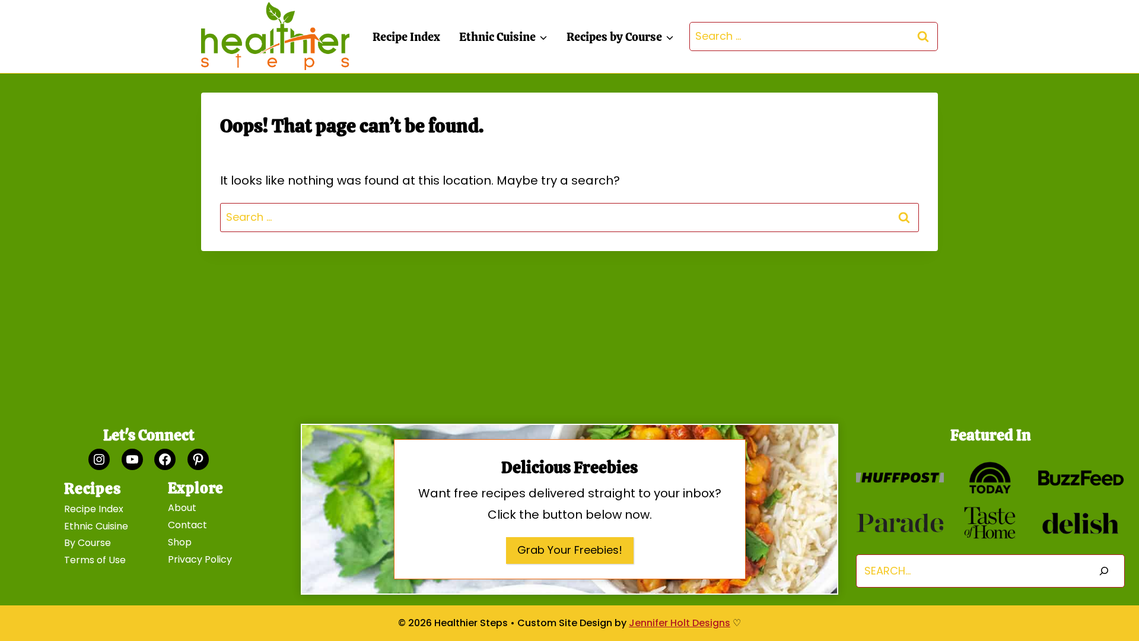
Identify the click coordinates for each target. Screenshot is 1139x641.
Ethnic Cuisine (96, 526)
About (182, 508)
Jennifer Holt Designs (679, 623)
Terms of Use (95, 560)
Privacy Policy (200, 559)
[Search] (1104, 571)
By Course (87, 543)
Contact (187, 525)
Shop (180, 542)
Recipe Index (406, 37)
